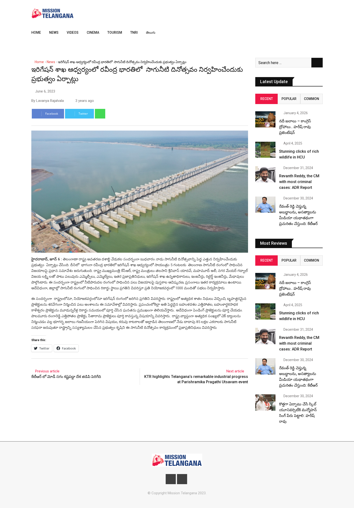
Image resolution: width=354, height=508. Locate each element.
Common (311, 99)
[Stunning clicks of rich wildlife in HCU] (265, 150)
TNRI (134, 32)
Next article (235, 371)
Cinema (93, 32)
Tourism (114, 32)
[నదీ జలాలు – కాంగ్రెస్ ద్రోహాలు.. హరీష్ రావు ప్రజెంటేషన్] (265, 119)
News (54, 32)
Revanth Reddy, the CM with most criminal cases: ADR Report (299, 182)
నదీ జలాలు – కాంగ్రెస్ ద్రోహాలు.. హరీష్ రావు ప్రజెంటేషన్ (295, 127)
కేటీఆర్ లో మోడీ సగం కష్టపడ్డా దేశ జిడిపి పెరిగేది (66, 376)
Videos (73, 32)
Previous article (47, 371)
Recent (266, 99)
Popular (289, 99)
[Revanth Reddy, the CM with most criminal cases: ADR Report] (265, 174)
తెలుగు (150, 32)
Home (36, 32)
